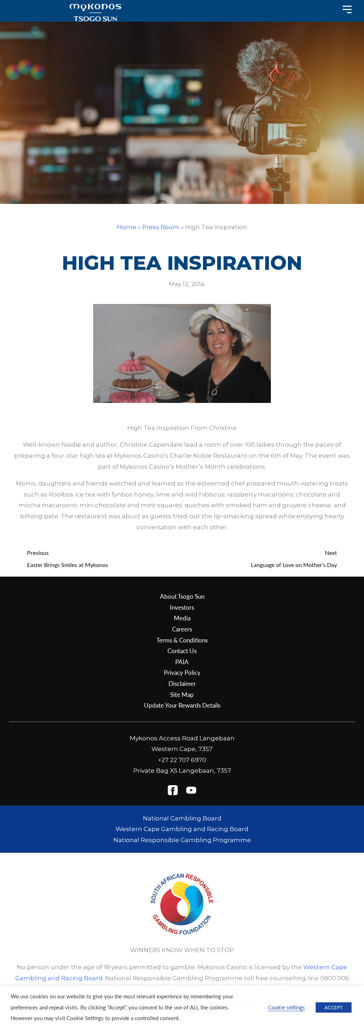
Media (182, 618)
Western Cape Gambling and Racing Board (182, 829)
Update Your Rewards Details (182, 705)
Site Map (182, 694)
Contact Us (182, 650)
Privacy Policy (182, 672)
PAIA (182, 661)
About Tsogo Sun (182, 596)
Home (126, 227)
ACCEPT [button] (334, 1007)
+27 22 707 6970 (182, 759)
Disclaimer (182, 683)
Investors (182, 607)
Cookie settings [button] (286, 1007)
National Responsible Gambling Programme (182, 840)
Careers (182, 629)
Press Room (161, 227)
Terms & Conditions (182, 640)
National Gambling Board (182, 818)
